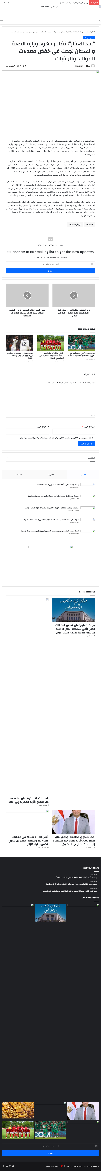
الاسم (92, 415)
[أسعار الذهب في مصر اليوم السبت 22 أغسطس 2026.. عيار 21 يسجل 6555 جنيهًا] (18, 1110)
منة (89, 66)
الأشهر (83, 474)
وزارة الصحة (74, 224)
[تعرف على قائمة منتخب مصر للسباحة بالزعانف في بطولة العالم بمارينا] (87, 523)
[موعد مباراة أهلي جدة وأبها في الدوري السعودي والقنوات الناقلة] (81, 343)
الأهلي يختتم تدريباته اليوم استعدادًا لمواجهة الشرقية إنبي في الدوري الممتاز (51, 355)
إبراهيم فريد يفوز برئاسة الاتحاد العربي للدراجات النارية (58, 484)
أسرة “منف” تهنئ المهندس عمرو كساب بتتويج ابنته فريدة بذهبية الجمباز (50, 531)
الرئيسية (90, 32)
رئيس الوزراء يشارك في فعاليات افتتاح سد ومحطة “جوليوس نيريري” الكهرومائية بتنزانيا (56, 3)
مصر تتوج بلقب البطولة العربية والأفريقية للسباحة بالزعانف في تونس (51, 508)
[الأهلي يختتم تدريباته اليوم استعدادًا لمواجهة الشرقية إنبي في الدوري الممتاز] (50, 343)
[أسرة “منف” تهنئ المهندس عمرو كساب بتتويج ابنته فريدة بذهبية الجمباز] (87, 535)
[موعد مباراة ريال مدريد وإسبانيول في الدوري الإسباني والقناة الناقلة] (19, 343)
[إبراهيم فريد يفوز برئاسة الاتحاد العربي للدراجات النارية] (87, 488)
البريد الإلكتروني (88, 427)
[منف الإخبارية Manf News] (50, 12)
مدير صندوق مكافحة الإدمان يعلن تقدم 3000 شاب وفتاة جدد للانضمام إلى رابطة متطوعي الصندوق (74, 841)
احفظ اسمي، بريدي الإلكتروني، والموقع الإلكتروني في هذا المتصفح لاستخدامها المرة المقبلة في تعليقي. (56, 438)
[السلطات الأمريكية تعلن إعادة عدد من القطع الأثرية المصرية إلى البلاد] (27, 696)
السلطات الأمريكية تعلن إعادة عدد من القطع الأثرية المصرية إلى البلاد (29, 800)
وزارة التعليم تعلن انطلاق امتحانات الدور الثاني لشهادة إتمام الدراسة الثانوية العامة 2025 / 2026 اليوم (75, 629)
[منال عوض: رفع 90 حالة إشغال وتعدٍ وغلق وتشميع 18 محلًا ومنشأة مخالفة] (83, 913)
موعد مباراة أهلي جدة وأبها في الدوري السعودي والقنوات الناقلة (81, 354)
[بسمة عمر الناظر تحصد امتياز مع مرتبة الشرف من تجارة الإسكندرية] (87, 500)
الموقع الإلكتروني (43, 427)
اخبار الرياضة (80, 32)
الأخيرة (51, 474)
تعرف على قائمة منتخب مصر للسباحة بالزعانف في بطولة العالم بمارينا (51, 519)
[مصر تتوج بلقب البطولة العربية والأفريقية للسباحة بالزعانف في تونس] (87, 511)
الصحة (89, 224)
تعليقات (18, 474)
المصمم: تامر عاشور (53, 1166)
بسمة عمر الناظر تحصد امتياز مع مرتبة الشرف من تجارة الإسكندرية (53, 496)
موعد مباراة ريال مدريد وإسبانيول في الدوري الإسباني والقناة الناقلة (20, 355)
